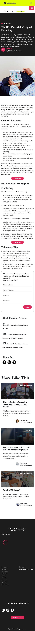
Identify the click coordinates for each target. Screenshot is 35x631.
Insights (4, 575)
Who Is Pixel (5, 573)
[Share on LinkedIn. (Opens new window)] (9, 362)
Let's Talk (4, 579)
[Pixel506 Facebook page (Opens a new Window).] (12, 610)
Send (27, 307)
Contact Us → (17, 617)
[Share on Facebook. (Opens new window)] (4, 362)
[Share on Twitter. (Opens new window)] (14, 362)
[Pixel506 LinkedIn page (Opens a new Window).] (3, 610)
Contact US (17, 178)
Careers (4, 577)
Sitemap (4, 582)
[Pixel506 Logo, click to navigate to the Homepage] (14, 9)
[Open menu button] (31, 8)
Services (4, 569)
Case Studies (5, 571)
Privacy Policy (5, 584)
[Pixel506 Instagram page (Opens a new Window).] (7, 610)
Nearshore (4, 581)
